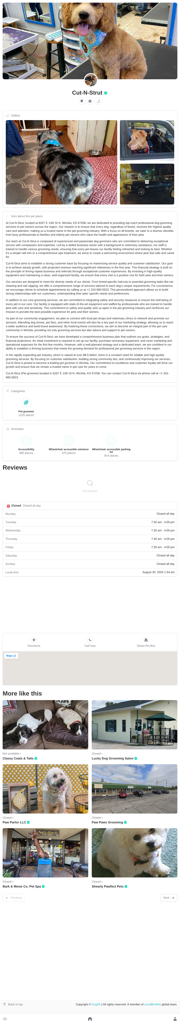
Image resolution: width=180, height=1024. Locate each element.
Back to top (15, 1004)
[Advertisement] (90, 604)
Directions (34, 645)
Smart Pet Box (146, 645)
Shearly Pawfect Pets (108, 886)
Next (166, 897)
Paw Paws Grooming (107, 822)
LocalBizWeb (152, 1004)
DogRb (96, 1004)
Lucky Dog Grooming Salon (112, 758)
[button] (5, 1019)
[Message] (90, 101)
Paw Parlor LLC (14, 822)
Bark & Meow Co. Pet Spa (22, 886)
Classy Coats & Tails (18, 758)
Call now (90, 645)
